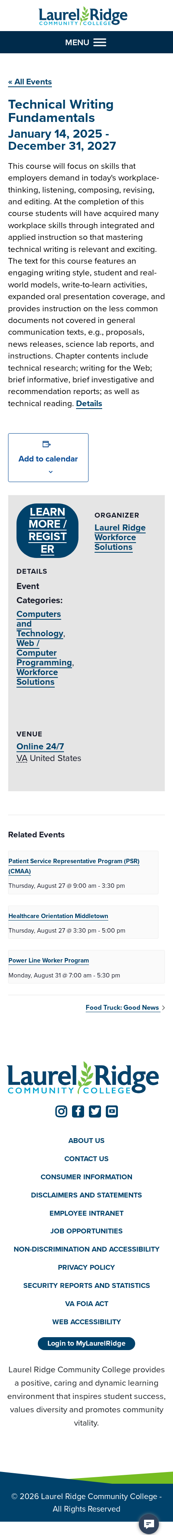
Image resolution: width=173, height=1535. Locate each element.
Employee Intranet (86, 1213)
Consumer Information (86, 1177)
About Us (86, 1140)
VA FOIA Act (86, 1303)
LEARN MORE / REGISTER (48, 530)
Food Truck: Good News (123, 1007)
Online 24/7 (40, 746)
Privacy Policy (86, 1267)
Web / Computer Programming (44, 652)
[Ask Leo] (149, 1524)
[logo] (83, 16)
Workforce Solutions (37, 676)
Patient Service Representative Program (74, 866)
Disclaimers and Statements (86, 1195)
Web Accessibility (86, 1322)
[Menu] (99, 42)
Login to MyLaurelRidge (86, 1343)
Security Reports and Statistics (86, 1285)
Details (89, 403)
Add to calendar (48, 458)
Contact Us (86, 1158)
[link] (61, 1111)
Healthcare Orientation (58, 916)
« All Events (30, 81)
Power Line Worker (48, 960)
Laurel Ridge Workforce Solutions (120, 537)
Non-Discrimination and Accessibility (87, 1249)
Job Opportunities (86, 1231)
